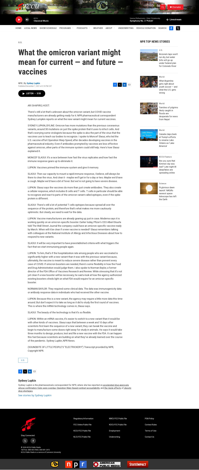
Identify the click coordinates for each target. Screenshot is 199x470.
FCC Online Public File (83, 425)
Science (162, 183)
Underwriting (126, 28)
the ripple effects (112, 388)
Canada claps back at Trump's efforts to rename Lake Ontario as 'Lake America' (168, 140)
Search (162, 28)
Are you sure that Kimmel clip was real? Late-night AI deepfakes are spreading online (167, 167)
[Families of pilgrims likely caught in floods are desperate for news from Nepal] (149, 108)
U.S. (20, 42)
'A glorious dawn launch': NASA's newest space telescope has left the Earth (167, 193)
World (161, 77)
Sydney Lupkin (33, 83)
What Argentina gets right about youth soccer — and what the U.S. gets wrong (168, 87)
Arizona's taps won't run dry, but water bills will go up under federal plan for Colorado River (168, 60)
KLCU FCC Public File (82, 437)
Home (19, 28)
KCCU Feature (165, 157)
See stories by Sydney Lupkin (34, 395)
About (109, 28)
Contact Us (149, 437)
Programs (65, 28)
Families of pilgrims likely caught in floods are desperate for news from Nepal (168, 113)
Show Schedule (48, 28)
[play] (19, 19)
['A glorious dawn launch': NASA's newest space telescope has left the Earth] (149, 188)
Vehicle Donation (146, 28)
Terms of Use (150, 431)
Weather (98, 28)
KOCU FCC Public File (118, 425)
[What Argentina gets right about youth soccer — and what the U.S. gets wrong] (149, 82)
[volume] (27, 20)
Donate (176, 7)
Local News (30, 28)
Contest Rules (151, 425)
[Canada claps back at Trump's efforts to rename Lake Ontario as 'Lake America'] (149, 135)
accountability (93, 388)
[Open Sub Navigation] (73, 28)
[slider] (31, 19)
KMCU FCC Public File (118, 419)
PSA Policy (149, 419)
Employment (114, 431)
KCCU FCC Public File (82, 431)
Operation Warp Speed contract (71, 388)
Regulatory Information (83, 419)
